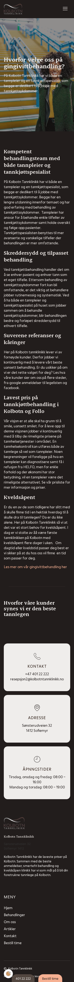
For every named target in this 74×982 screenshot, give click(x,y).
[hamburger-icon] (65, 9)
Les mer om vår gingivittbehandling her (35, 567)
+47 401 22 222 (37, 674)
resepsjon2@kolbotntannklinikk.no (37, 679)
